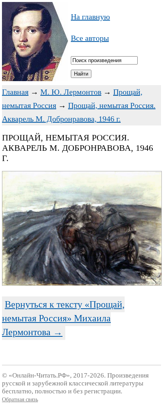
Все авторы (90, 38)
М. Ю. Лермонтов (70, 91)
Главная (15, 91)
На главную (90, 16)
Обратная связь (20, 399)
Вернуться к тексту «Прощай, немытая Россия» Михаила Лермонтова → (63, 318)
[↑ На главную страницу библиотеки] (35, 78)
